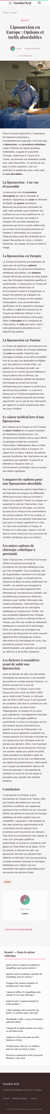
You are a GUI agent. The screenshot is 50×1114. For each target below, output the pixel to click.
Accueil (6, 13)
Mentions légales (19, 1098)
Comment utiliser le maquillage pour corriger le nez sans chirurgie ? (23, 993)
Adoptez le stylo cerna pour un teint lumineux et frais (22, 1038)
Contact (33, 1098)
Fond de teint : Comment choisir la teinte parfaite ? (22, 1002)
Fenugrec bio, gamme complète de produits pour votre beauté (22, 984)
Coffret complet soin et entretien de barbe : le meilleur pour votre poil (22, 1011)
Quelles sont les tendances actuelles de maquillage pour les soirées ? (24, 975)
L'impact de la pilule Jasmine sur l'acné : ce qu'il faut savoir (25, 1029)
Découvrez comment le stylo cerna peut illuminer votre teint (24, 1056)
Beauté (14, 13)
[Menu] (39, 3)
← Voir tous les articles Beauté (17, 929)
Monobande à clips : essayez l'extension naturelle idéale (24, 1020)
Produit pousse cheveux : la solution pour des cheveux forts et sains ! (22, 1047)
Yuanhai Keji (19, 3)
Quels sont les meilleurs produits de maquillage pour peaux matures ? (23, 966)
